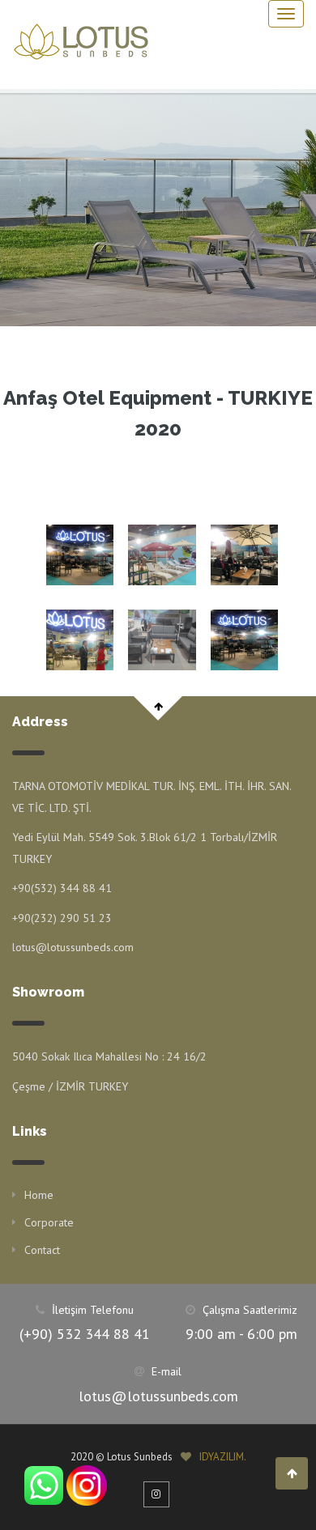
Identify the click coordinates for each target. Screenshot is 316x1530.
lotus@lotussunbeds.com (158, 1396)
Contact (42, 1250)
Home (38, 1195)
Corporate (49, 1222)
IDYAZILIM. (222, 1457)
